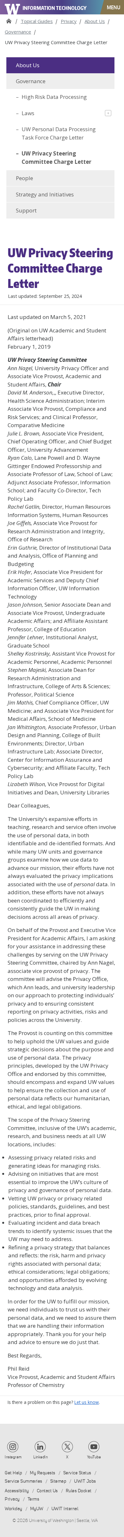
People (24, 178)
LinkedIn (40, 1457)
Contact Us (47, 1490)
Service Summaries (23, 1481)
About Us (95, 21)
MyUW (37, 1508)
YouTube (94, 1457)
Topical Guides (37, 21)
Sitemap (58, 1481)
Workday (13, 1508)
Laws (28, 113)
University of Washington (13, 7)
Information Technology (54, 8)
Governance (18, 31)
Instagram (13, 1457)
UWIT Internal (65, 1508)
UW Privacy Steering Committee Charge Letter (56, 157)
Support (26, 210)
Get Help (13, 1473)
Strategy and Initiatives (45, 194)
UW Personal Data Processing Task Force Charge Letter (59, 133)
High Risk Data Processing (54, 96)
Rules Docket (79, 1490)
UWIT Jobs (85, 1481)
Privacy (69, 21)
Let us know (86, 1402)
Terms (33, 1499)
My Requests (42, 1473)
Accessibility (17, 1490)
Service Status (77, 1473)
